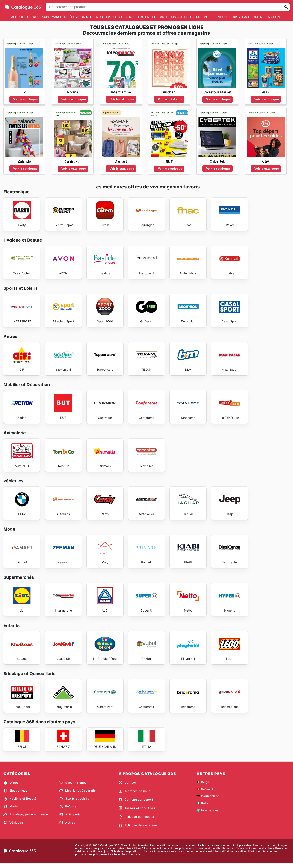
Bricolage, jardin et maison (256, 17)
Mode (208, 17)
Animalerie (72, 814)
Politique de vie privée (141, 825)
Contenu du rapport (139, 799)
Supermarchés (54, 17)
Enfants (223, 17)
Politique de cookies (139, 816)
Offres (33, 17)
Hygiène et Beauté (153, 17)
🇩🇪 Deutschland (207, 796)
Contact (130, 782)
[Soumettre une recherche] (286, 7)
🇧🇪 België (203, 782)
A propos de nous (137, 791)
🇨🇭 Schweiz (204, 789)
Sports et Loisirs (185, 17)
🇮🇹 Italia (202, 803)
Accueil (17, 17)
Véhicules (16, 822)
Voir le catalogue (25, 99)
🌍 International (207, 810)
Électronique (80, 17)
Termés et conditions (140, 808)
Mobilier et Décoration (115, 17)
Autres (70, 822)
